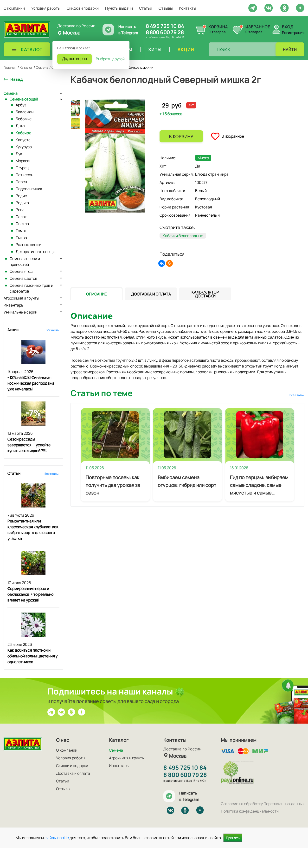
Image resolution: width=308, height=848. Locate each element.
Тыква (21, 237)
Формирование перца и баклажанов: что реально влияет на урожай (30, 594)
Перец (21, 181)
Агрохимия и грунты (21, 298)
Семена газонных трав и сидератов (31, 288)
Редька (22, 202)
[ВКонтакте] (161, 263)
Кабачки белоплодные (183, 235)
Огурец (22, 167)
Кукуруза (24, 146)
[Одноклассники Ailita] (71, 711)
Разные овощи (28, 244)
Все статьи (52, 474)
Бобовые (24, 118)
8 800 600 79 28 (165, 32)
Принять (232, 837)
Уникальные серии (20, 312)
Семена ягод (21, 271)
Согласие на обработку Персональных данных (262, 803)
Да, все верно (74, 58)
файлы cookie (57, 837)
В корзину (181, 136)
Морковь (24, 160)
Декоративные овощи (35, 251)
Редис (21, 195)
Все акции (52, 330)
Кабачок (23, 132)
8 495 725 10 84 (165, 26)
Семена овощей (24, 99)
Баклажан (24, 111)
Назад (16, 79)
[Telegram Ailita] (252, 7)
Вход (288, 26)
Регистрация (293, 32)
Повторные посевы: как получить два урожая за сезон (113, 485)
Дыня (21, 125)
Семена (11, 93)
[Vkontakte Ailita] (268, 7)
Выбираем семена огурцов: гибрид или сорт (187, 481)
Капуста (23, 139)
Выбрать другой (110, 58)
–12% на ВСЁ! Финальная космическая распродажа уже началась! (30, 383)
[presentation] (96, 293)
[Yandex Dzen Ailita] (300, 7)
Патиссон (24, 174)
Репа (20, 209)
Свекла (22, 223)
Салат (21, 216)
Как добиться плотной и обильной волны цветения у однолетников (32, 656)
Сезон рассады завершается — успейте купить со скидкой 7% (29, 444)
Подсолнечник (29, 188)
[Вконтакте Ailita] (61, 711)
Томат (21, 230)
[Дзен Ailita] (81, 711)
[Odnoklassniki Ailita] (284, 7)
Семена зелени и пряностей (25, 261)
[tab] (96, 293)
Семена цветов (23, 278)
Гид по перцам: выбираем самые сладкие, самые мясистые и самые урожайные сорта (259, 485)
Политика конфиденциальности (250, 811)
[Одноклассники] (169, 263)
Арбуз (21, 104)
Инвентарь (13, 305)
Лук (19, 153)
